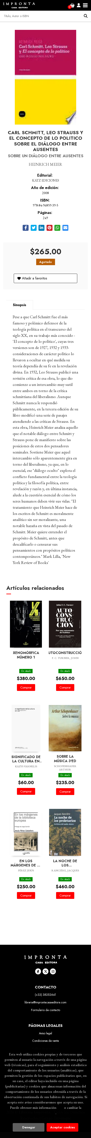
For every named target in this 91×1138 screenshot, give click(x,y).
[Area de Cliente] (79, 5)
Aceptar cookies (62, 1127)
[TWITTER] (45, 971)
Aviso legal (45, 1033)
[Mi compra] (72, 5)
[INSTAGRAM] (53, 971)
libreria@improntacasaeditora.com (45, 1002)
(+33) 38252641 (45, 995)
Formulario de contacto (45, 1010)
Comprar (26, 687)
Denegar (28, 1127)
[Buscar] (85, 16)
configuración (45, 1112)
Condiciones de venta (45, 1041)
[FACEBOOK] (38, 971)
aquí (60, 1107)
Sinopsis (19, 304)
